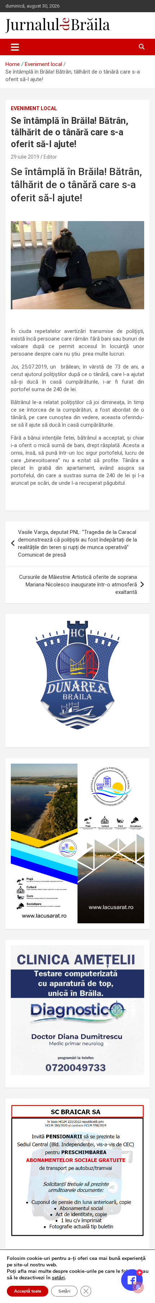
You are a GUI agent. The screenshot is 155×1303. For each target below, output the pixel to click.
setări (58, 1278)
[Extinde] (134, 954)
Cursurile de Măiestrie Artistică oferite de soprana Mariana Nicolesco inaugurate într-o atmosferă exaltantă (78, 584)
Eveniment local (34, 108)
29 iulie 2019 (25, 157)
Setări (64, 1291)
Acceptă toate (27, 1291)
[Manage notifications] (138, 1287)
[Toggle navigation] (15, 47)
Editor (50, 157)
